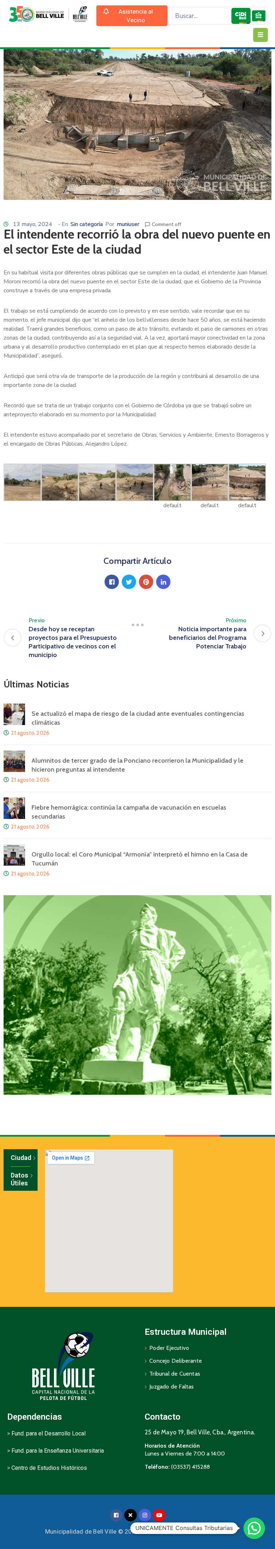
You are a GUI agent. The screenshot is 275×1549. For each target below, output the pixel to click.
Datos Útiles (19, 1179)
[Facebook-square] (116, 1515)
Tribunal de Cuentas (174, 1373)
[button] (132, 15)
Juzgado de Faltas (171, 1386)
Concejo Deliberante (175, 1360)
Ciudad (20, 1157)
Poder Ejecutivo (169, 1347)
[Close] (130, 1515)
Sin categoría (87, 224)
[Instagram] (145, 1515)
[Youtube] (159, 1515)
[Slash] (137, 625)
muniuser (128, 224)
